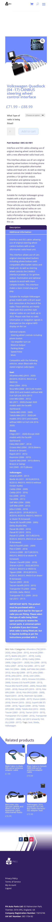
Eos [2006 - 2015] (38, 662)
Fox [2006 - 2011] (32, 666)
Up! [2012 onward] (31, 719)
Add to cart (28, 131)
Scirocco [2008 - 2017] (22, 699)
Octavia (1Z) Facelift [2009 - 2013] (27, 682)
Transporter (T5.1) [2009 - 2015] (20, 715)
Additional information (20, 232)
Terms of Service (13, 881)
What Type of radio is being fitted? (13, 119)
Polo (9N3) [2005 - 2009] (33, 692)
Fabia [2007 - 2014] (14, 666)
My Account (10, 885)
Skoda (36, 722)
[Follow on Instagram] (31, 839)
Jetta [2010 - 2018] (20, 675)
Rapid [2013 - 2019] (14, 695)
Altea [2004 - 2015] (20, 652)
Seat (30, 722)
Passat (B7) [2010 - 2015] (29, 689)
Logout (8, 888)
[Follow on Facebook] (21, 839)
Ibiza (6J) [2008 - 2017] (22, 672)
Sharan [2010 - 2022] (21, 702)
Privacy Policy (11, 878)
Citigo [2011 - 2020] (20, 662)
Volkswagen (10, 725)
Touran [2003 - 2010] (15, 712)
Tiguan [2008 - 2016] (27, 705)
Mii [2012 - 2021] (19, 679)
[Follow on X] (26, 839)
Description (15, 227)
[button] (42, 40)
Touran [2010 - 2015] (35, 712)
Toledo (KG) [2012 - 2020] (33, 709)
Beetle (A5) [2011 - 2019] (23, 656)
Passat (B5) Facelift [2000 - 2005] (20, 685)
